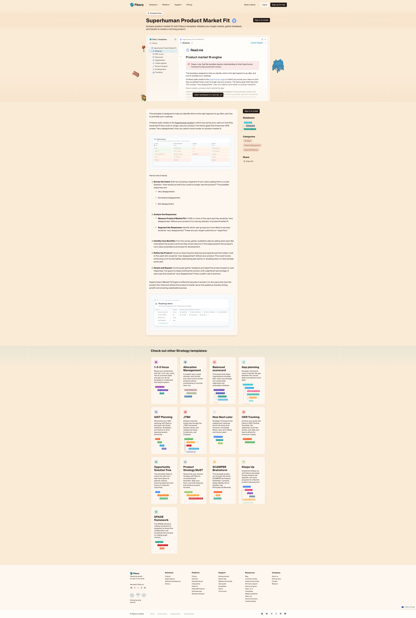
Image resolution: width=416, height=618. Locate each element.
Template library (197, 581)
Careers (274, 581)
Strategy (248, 141)
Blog (246, 576)
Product (168, 576)
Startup (167, 584)
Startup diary (276, 579)
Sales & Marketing (251, 150)
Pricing (189, 4)
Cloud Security (189, 614)
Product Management (252, 145)
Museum (275, 584)
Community (222, 591)
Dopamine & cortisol (252, 581)
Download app (197, 591)
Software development (173, 581)
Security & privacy (251, 599)
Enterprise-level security (135, 601)
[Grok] (141, 587)
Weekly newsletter (251, 594)
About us (275, 576)
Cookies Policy (175, 614)
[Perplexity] (145, 587)
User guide (222, 584)
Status (220, 589)
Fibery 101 (248, 596)
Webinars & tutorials (225, 581)
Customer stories (251, 579)
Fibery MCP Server (198, 589)
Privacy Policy (162, 614)
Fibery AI (195, 586)
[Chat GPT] (131, 587)
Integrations (196, 584)
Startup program (251, 586)
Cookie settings (250, 601)
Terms (152, 614)
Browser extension (198, 594)
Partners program (251, 584)
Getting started (223, 576)
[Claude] (134, 587)
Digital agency (170, 579)
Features (195, 579)
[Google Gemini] (138, 587)
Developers (222, 586)
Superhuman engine (184, 122)
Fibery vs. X (249, 589)
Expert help (222, 579)
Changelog (249, 591)
